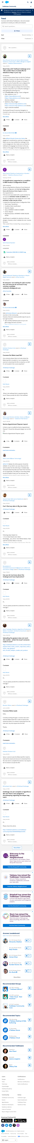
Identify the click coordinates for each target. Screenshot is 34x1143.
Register (14, 12)
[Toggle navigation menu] (31, 6)
